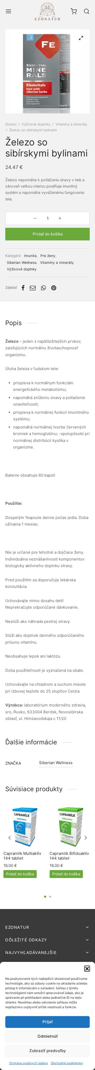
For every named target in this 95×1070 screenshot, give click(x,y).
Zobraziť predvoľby (47, 1050)
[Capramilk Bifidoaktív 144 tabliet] (71, 826)
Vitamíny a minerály (71, 124)
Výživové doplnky (36, 124)
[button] (87, 968)
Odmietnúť (47, 1036)
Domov (11, 124)
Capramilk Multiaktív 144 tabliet (22, 856)
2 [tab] (50, 896)
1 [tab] (45, 897)
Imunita (30, 256)
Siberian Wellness (21, 262)
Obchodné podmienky (67, 1063)
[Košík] (73, 11)
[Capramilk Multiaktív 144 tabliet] (24, 826)
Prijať (47, 1021)
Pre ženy (47, 256)
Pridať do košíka (48, 233)
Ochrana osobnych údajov (28, 1063)
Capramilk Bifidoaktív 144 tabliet (69, 856)
